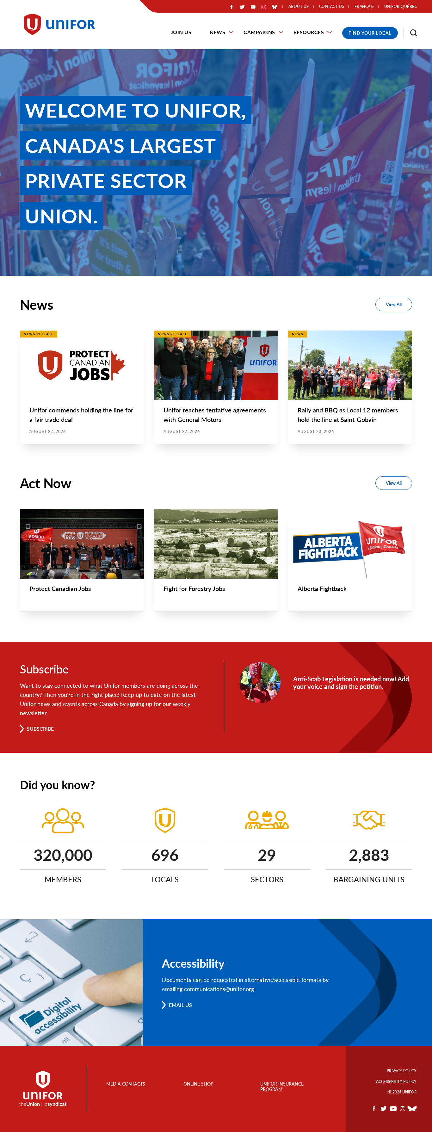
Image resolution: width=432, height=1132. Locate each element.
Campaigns (259, 32)
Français (364, 7)
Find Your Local (370, 33)
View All (394, 304)
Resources (308, 32)
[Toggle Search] (410, 33)
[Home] (62, 24)
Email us (180, 1005)
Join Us (181, 32)
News (217, 32)
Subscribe (40, 729)
